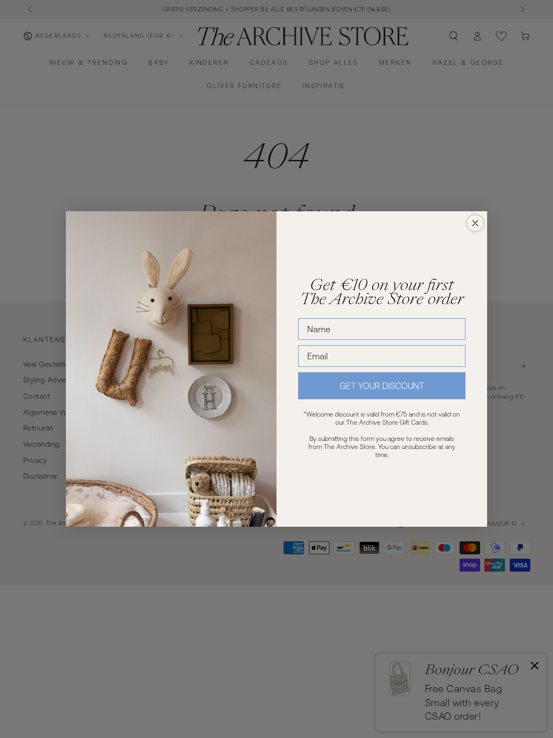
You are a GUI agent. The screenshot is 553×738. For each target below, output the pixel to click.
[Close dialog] (475, 223)
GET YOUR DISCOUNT (382, 386)
